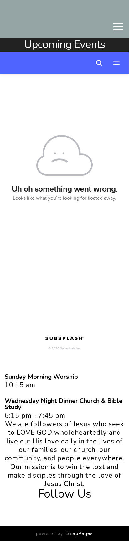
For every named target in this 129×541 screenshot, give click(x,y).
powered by (64, 534)
